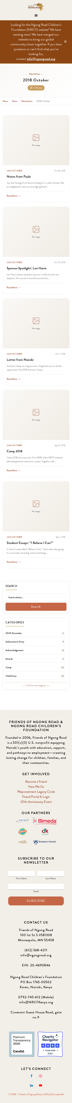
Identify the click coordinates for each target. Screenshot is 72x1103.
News (6, 101)
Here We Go (36, 786)
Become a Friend (36, 781)
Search (36, 607)
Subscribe (36, 901)
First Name (21, 878)
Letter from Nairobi (20, 359)
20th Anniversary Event (36, 801)
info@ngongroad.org (41, 58)
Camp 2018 (14, 451)
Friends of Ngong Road (36, 7)
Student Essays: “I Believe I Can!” (30, 542)
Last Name (50, 878)
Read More (12, 195)
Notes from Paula (19, 176)
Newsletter (34, 74)
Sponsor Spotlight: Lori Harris (27, 268)
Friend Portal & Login (36, 796)
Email (36, 891)
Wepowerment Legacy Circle (36, 791)
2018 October (14, 170)
